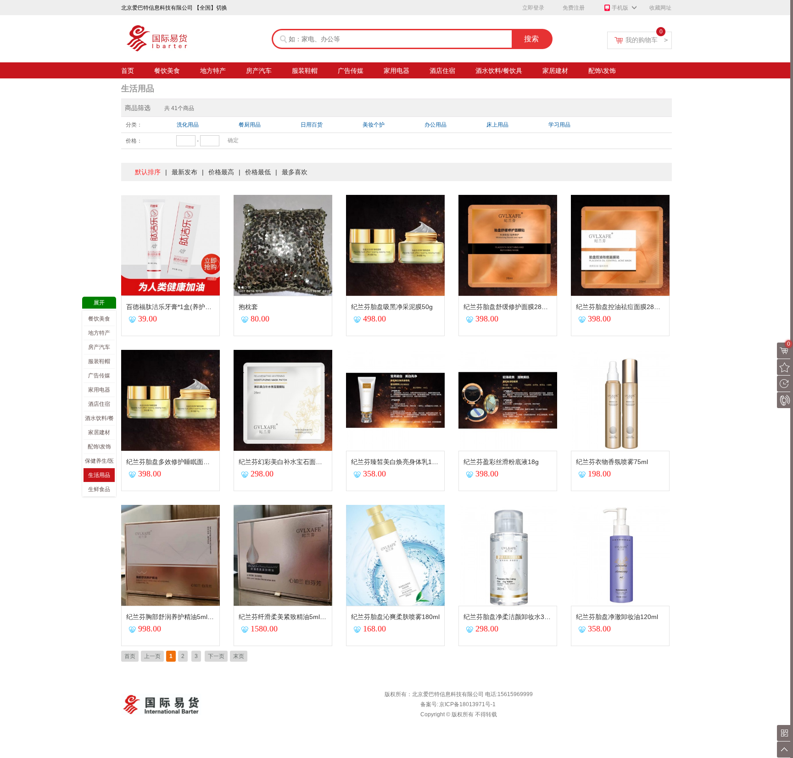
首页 (127, 70)
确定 (233, 140)
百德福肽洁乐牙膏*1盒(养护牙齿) (173, 306)
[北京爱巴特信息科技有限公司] (171, 27)
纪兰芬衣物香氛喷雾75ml (612, 461)
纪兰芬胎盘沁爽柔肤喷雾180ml (395, 616)
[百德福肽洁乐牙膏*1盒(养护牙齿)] (171, 198)
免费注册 (574, 8)
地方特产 (213, 70)
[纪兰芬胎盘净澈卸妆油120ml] (621, 508)
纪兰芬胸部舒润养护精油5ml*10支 (174, 616)
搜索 (531, 39)
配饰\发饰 (602, 70)
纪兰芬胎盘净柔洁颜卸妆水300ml (511, 616)
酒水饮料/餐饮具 (498, 70)
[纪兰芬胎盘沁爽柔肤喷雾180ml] (396, 508)
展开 (99, 302)
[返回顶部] (785, 749)
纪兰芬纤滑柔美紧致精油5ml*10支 (287, 616)
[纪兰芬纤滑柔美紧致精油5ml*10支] (284, 508)
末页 (238, 656)
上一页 (152, 656)
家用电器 (396, 70)
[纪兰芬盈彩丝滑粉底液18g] (508, 353)
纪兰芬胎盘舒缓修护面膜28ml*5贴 (512, 306)
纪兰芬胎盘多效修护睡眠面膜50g (173, 461)
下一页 (216, 656)
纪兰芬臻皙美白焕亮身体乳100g (397, 461)
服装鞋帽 (305, 70)
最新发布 (184, 172)
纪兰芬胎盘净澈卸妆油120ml (617, 616)
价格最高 (221, 172)
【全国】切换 (210, 8)
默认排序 (148, 172)
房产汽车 (259, 70)
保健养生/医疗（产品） (99, 463)
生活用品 (137, 88)
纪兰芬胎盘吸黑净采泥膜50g (392, 306)
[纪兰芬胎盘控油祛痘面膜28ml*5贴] (621, 198)
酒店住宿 (442, 70)
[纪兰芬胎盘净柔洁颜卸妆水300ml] (508, 508)
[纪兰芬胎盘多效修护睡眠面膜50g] (171, 353)
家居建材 (555, 70)
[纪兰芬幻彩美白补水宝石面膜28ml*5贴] (284, 353)
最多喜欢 (294, 172)
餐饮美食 (167, 70)
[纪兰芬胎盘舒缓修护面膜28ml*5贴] (508, 198)
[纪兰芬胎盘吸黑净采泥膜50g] (396, 198)
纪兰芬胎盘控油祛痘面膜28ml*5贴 (624, 306)
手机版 (620, 8)
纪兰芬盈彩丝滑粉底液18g (501, 461)
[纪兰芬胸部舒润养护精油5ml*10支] (171, 508)
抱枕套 (248, 306)
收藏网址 (660, 8)
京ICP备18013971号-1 (467, 704)
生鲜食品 (99, 489)
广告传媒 (350, 70)
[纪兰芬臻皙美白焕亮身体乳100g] (396, 353)
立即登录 (533, 8)
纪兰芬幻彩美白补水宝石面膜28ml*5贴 (294, 461)
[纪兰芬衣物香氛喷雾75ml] (621, 353)
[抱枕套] (284, 198)
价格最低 (258, 172)
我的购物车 (646, 40)
